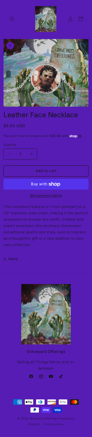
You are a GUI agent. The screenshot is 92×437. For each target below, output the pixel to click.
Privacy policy (53, 424)
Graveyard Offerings (44, 418)
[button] (12, 19)
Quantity (10, 144)
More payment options (46, 195)
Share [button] (13, 259)
